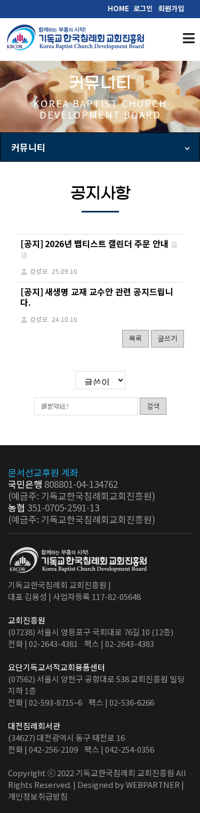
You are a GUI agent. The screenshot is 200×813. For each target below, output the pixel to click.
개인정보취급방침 (38, 796)
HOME (118, 8)
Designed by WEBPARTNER (128, 784)
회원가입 (171, 8)
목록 (135, 338)
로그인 (143, 8)
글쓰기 (167, 338)
